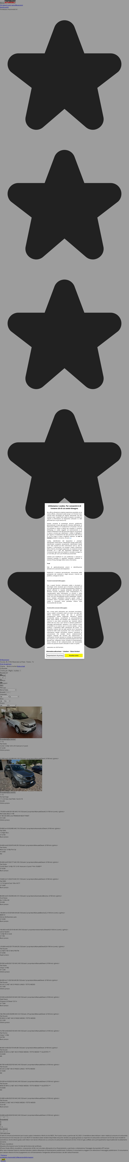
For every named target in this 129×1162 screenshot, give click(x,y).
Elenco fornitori (75, 651)
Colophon (66, 651)
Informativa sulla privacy (53, 651)
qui (70, 538)
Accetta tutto (73, 655)
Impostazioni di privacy (55, 655)
